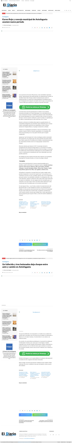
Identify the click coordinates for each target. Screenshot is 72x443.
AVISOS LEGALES (57, 10)
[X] (70, 10)
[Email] (44, 28)
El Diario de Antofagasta (7, 25)
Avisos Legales (32, 0)
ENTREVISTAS (34, 10)
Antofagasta (5, 16)
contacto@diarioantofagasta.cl (29, 438)
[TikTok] (68, 10)
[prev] (49, 13)
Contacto (23, 0)
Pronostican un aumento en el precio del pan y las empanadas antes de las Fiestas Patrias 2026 (6, 81)
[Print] (47, 28)
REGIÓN (13, 10)
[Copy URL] (52, 28)
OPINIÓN (38, 10)
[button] (70, 0)
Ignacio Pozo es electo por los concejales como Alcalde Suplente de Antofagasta (46, 202)
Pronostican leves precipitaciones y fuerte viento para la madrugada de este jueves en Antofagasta (23, 13)
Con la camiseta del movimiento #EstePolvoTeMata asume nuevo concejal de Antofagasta (34, 203)
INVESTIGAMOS (44, 10)
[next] (51, 13)
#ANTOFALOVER (50, 10)
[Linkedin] (42, 28)
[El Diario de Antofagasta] (9, 105)
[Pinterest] (37, 28)
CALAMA (9, 10)
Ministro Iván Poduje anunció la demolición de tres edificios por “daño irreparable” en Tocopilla (6, 96)
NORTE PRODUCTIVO (20, 10)
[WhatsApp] (40, 28)
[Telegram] (49, 28)
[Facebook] (65, 10)
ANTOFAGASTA (4, 10)
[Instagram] (66, 10)
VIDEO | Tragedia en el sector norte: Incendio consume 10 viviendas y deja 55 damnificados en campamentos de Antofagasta (6, 88)
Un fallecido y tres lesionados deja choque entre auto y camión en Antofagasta (27, 251)
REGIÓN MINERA (27, 10)
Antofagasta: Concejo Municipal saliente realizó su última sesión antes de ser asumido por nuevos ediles (23, 203)
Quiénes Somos (27, 0)
